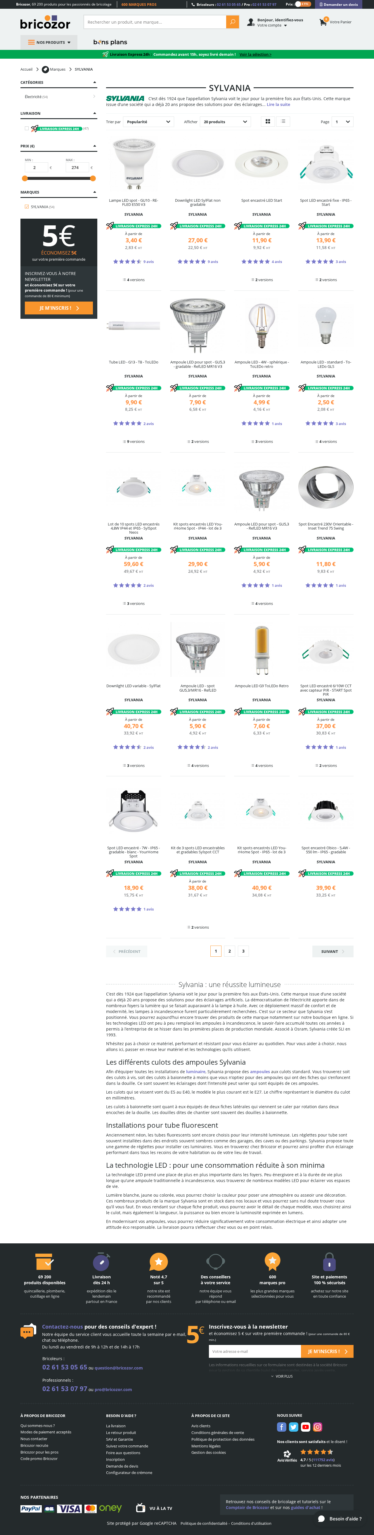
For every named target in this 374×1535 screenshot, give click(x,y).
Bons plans (110, 42)
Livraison (30, 113)
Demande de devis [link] (122, 1466)
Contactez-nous (62, 1326)
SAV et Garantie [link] (119, 1439)
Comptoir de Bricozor (247, 1507)
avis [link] (323, 1459)
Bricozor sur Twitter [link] (293, 1427)
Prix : (290, 4)
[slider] (25, 178)
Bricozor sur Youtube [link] (305, 1427)
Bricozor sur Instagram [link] (317, 1427)
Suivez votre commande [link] (127, 1446)
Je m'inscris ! (56, 308)
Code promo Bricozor (39, 1458)
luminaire (195, 1071)
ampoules (260, 1071)
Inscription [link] (115, 1459)
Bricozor (47, 22)
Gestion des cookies (208, 1452)
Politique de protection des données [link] (222, 1439)
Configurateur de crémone (129, 1472)
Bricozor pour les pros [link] (39, 1452)
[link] (338, 4)
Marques (29, 192)
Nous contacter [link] (33, 1438)
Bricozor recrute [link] (34, 1445)
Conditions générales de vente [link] (217, 1432)
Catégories (31, 82)
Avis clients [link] (200, 1425)
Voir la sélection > (255, 54)
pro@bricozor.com (113, 1389)
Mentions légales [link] (206, 1446)
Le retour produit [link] (121, 1432)
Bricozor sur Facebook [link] (281, 1427)
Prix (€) (27, 146)
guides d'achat (305, 1507)
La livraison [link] (116, 1425)
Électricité (36, 96)
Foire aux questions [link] (123, 1452)
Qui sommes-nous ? (37, 1425)
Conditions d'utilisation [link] (251, 1523)
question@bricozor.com (119, 1368)
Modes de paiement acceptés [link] (45, 1432)
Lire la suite (278, 104)
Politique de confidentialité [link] (204, 1523)
